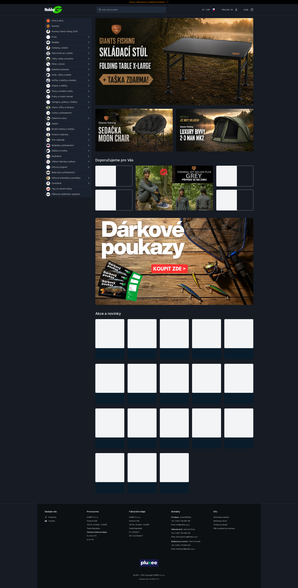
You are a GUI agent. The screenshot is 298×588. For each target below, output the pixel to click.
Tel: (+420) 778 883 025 (181, 545)
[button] (113, 176)
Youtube (51, 521)
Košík (246, 9)
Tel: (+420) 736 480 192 (180, 521)
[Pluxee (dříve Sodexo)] (149, 563)
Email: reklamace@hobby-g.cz (183, 549)
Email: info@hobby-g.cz (180, 525)
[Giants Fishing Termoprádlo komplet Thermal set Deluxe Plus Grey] (174, 188)
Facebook (52, 517)
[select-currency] (213, 9)
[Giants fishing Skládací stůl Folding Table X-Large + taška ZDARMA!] (174, 61)
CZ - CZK (206, 10)
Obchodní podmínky (221, 517)
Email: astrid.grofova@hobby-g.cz (184, 537)
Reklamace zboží (220, 521)
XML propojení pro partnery (224, 528)
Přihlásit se (227, 9)
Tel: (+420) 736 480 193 (180, 533)
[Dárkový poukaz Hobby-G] (174, 261)
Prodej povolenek (220, 525)
